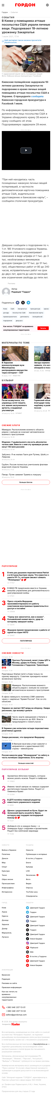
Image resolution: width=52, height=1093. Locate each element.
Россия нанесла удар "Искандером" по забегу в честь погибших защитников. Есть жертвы (25, 756)
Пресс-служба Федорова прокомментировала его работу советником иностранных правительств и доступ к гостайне (27, 605)
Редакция (6, 979)
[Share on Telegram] (28, 303)
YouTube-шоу (32, 892)
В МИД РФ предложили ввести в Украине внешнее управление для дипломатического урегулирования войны (28, 590)
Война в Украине (9, 850)
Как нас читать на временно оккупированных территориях (9, 996)
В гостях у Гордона (34, 858)
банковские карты (36, 313)
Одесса (5, 916)
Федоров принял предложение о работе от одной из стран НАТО (28, 631)
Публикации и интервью (36, 854)
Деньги (5, 858)
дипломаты (24, 317)
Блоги (28, 863)
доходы (6, 313)
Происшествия (8, 883)
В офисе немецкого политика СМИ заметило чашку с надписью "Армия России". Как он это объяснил (24, 699)
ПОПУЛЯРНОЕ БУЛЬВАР (15, 769)
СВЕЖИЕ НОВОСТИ (13, 653)
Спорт (4, 867)
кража (46, 309)
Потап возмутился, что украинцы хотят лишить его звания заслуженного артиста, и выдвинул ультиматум (14, 405)
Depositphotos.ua (40, 1044)
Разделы (29, 845)
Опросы (29, 888)
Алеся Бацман (36, 939)
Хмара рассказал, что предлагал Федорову (23, 737)
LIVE (28, 871)
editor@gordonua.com (16, 1014)
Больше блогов (25, 482)
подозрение (7, 320)
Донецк (5, 920)
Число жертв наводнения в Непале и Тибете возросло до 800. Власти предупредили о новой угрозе (29, 719)
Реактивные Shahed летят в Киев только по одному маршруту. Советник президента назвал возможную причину (25, 676)
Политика (6, 854)
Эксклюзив (30, 875)
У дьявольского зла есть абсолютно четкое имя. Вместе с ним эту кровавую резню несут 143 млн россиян (25, 444)
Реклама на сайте (9, 983)
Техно (4, 875)
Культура (6, 871)
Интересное (7, 892)
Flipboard (34, 948)
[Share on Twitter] (23, 303)
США (12, 309)
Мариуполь (6, 933)
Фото (28, 879)
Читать (43, 328)
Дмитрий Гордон (37, 908)
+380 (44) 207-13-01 (15, 1007)
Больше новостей (25, 763)
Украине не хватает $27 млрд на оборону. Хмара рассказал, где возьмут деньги (26, 709)
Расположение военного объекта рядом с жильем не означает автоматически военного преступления (23, 432)
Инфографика (8, 888)
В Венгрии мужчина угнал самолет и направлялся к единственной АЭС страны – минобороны (29, 746)
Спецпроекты (31, 896)
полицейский (37, 317)
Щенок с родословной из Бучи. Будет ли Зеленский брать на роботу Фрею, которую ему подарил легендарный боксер (27, 814)
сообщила (37, 96)
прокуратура (35, 309)
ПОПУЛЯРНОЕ (10, 566)
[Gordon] (25, 5)
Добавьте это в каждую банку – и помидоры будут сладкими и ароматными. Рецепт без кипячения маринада (27, 828)
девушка (19, 320)
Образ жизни (7, 879)
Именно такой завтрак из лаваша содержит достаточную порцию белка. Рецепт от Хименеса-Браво (28, 789)
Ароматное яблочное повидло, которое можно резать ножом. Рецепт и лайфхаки (27, 777)
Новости (5, 845)
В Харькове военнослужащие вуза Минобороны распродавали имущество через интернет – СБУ (15, 367)
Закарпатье (22, 309)
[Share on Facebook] (17, 303)
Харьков (5, 924)
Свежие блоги (11, 425)
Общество (16, 375)
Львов (4, 912)
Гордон (5, 12)
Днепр (4, 929)
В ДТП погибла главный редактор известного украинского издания (24, 801)
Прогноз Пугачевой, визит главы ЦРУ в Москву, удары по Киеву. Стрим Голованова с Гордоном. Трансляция (31, 662)
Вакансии (6, 975)
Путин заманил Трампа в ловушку (22, 474)
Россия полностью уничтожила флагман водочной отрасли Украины (25, 465)
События (14, 12)
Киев (5, 309)
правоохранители (10, 317)
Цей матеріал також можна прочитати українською (22, 41)
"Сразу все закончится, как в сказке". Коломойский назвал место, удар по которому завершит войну (25, 619)
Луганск (5, 937)
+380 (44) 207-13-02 (16, 1011)
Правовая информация (12, 987)
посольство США (19, 313)
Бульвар (8, 380)
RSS (31, 952)
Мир (4, 863)
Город (4, 903)
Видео (28, 883)
